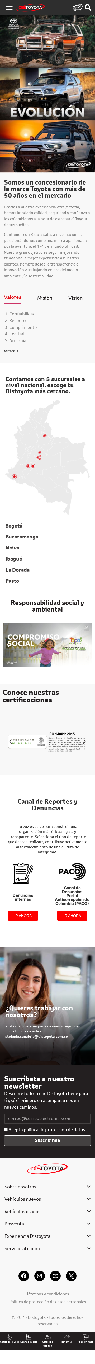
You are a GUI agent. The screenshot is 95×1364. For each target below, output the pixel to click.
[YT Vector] (55, 1276)
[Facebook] (23, 1276)
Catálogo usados (47, 1343)
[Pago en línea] (86, 1337)
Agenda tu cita (28, 1341)
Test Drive (66, 1341)
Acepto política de (46, 1130)
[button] (8, 645)
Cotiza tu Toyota (9, 1341)
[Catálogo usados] (48, 1337)
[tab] (12, 298)
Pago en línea (85, 1341)
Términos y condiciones (47, 1293)
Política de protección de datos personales (47, 1301)
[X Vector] (71, 1276)
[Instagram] (39, 1276)
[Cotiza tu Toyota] (10, 1337)
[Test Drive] (67, 1337)
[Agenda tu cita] (29, 1337)
